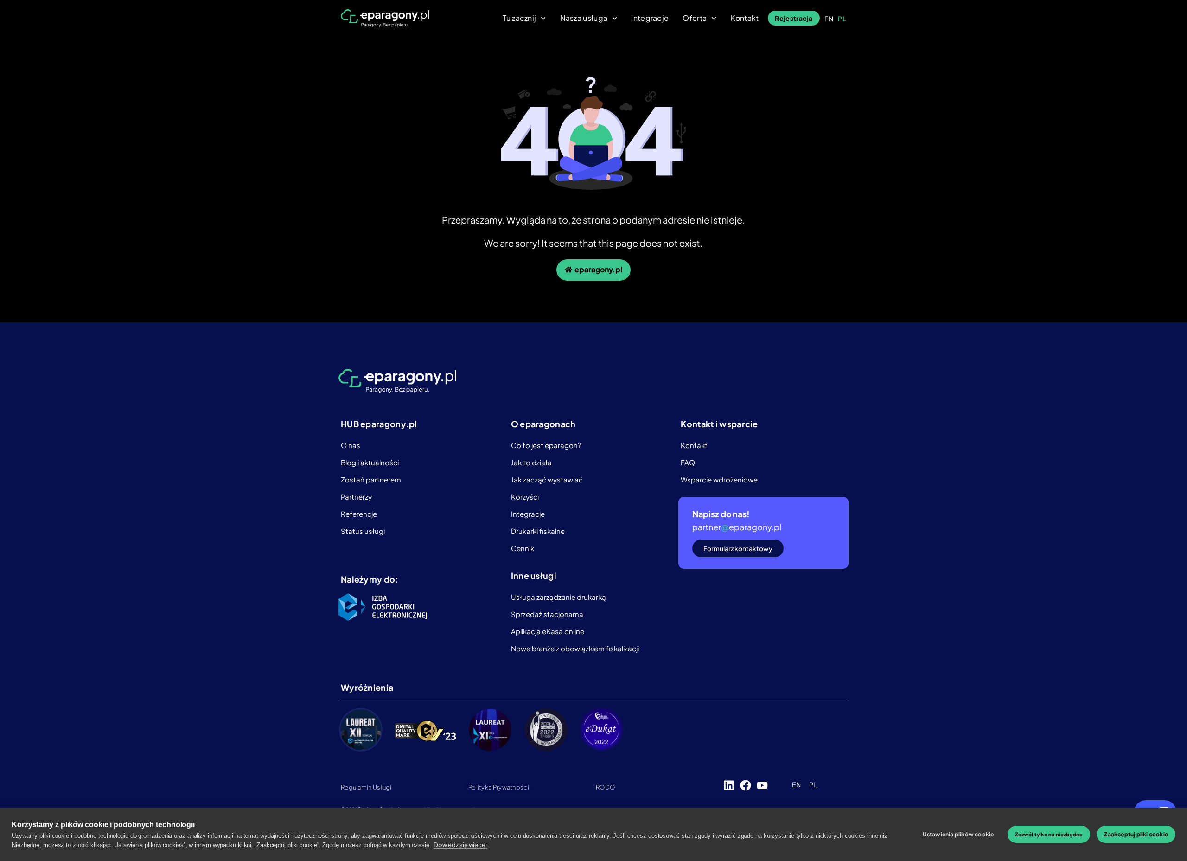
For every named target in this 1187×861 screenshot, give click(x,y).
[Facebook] (745, 785)
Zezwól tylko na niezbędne (1049, 834)
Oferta (695, 18)
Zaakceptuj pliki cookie (1136, 834)
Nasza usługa (584, 18)
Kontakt (744, 18)
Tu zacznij (519, 18)
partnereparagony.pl (736, 526)
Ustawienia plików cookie (958, 834)
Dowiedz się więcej (460, 844)
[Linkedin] (728, 785)
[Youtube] (762, 785)
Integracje (650, 18)
